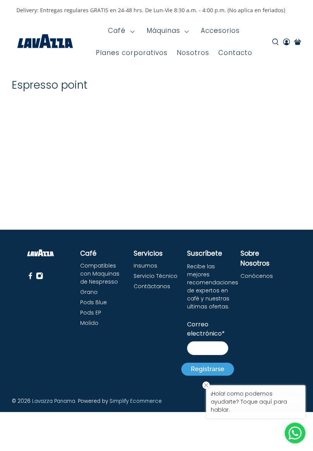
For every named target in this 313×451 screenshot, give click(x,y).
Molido (89, 323)
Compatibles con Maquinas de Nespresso (99, 274)
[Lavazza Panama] (45, 42)
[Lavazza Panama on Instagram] (39, 277)
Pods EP (90, 312)
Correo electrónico (206, 329)
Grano (89, 292)
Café (117, 30)
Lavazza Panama (53, 401)
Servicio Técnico (155, 276)
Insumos (145, 265)
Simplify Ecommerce (136, 401)
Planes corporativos (132, 52)
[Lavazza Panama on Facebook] (30, 277)
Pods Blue (93, 302)
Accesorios (220, 30)
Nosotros (193, 52)
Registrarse (207, 369)
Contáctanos (152, 286)
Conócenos (256, 276)
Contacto (235, 52)
